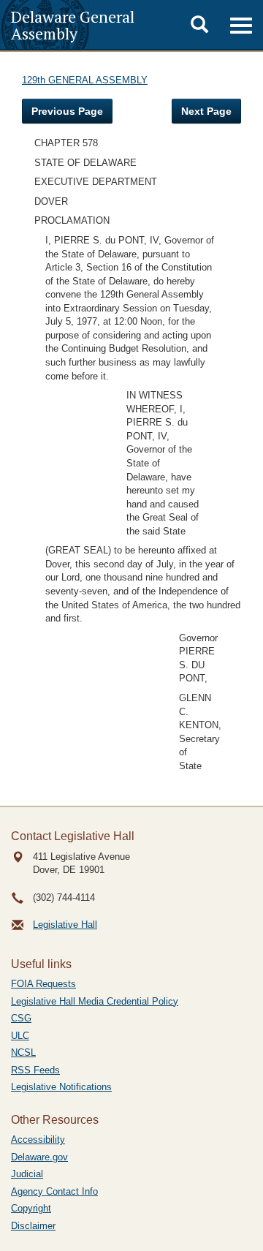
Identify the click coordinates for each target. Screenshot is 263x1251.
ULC (20, 1035)
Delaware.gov (39, 1157)
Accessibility (38, 1139)
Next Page (206, 111)
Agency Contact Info (54, 1191)
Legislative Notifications (61, 1086)
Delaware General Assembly (72, 25)
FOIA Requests (43, 983)
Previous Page (67, 111)
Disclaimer (33, 1225)
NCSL (23, 1052)
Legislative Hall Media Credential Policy (94, 1001)
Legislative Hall (65, 924)
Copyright (31, 1208)
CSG (21, 1018)
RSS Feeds (35, 1070)
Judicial (27, 1173)
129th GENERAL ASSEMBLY (85, 80)
